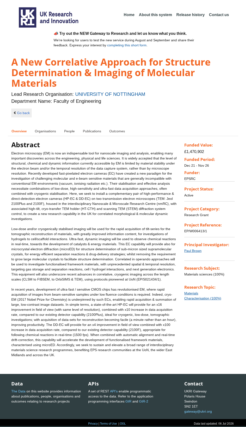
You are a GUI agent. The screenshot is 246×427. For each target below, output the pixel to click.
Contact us (219, 15)
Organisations (45, 131)
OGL (123, 423)
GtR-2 (143, 401)
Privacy (93, 423)
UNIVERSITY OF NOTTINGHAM (110, 94)
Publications (92, 131)
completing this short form (127, 45)
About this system (155, 15)
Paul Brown (193, 251)
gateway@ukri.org (198, 411)
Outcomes (117, 131)
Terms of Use (108, 423)
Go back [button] (23, 113)
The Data (18, 391)
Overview (19, 131)
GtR (128, 401)
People (69, 131)
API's (114, 391)
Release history (190, 15)
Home (129, 15)
